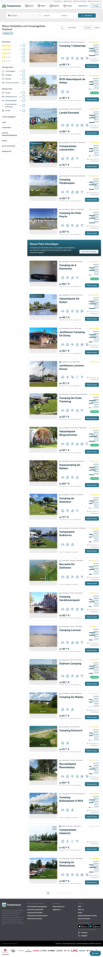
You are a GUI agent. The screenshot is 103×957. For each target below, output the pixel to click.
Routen (31, 6)
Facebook (84, 933)
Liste (88, 28)
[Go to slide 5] (45, 60)
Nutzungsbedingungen (69, 943)
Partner (69, 6)
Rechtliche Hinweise (95, 943)
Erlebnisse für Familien (34, 919)
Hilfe (79, 907)
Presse (80, 913)
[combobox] (73, 27)
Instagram (84, 936)
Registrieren (83, 6)
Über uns (81, 910)
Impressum (58, 943)
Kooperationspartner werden (87, 916)
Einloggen (96, 6)
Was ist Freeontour (84, 919)
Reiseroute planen (58, 907)
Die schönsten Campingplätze (37, 907)
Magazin (56, 6)
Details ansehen (92, 66)
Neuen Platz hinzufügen (89, 252)
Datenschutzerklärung (83, 943)
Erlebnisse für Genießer (34, 913)
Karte (97, 28)
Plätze (43, 6)
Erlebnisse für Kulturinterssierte (37, 916)
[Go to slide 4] (44, 60)
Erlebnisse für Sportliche (35, 910)
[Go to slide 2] (42, 60)
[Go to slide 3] (43, 60)
